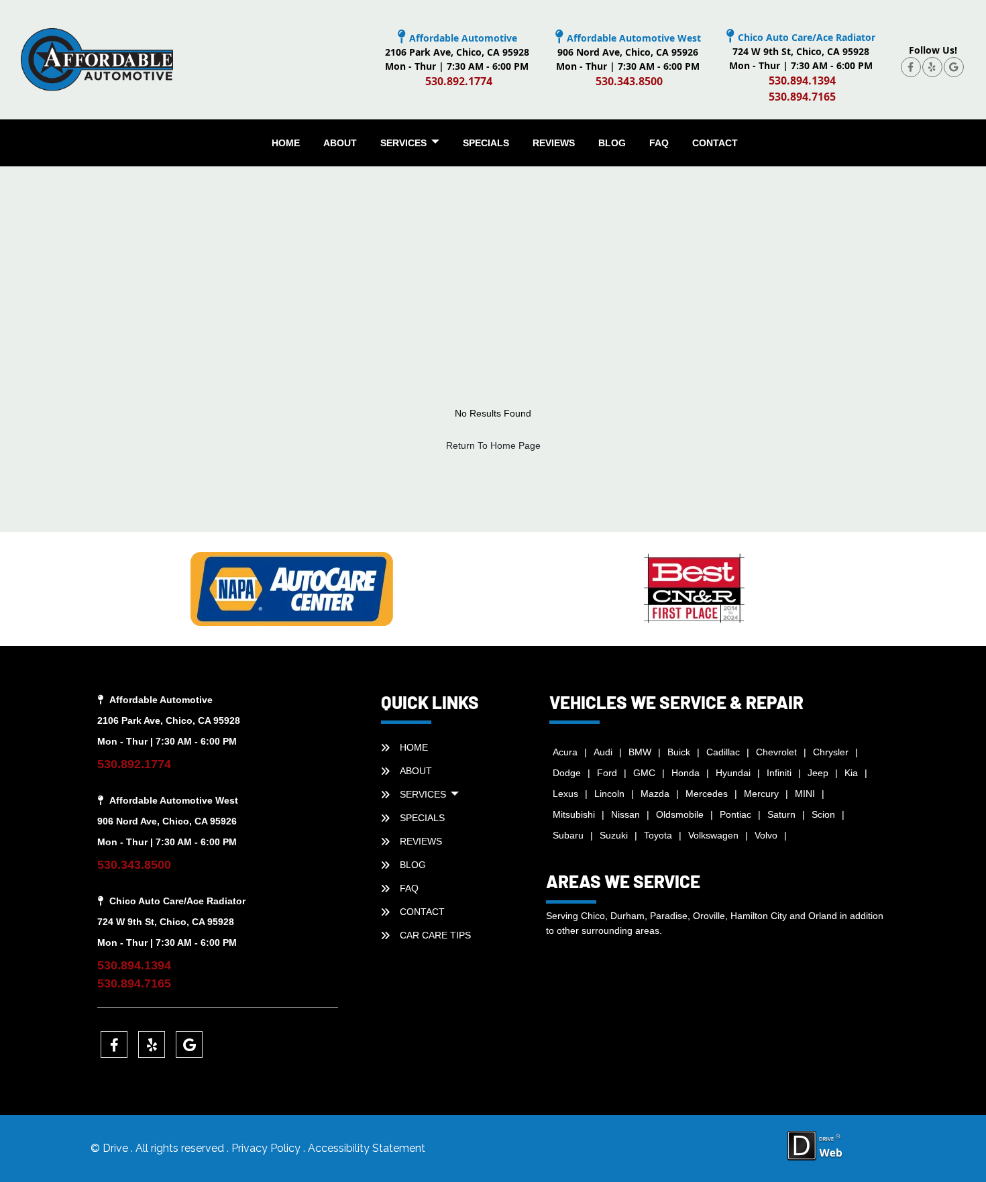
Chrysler (830, 752)
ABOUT (340, 143)
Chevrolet (776, 752)
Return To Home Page (493, 445)
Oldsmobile (680, 814)
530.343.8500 (629, 81)
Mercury (761, 793)
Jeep (818, 772)
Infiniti (779, 772)
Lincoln (609, 793)
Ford (607, 772)
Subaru (568, 835)
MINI (805, 793)
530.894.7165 (802, 96)
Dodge (567, 772)
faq (659, 143)
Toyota (658, 835)
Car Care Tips (435, 935)
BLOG (612, 143)
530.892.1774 (458, 81)
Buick (678, 752)
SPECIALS (486, 143)
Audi (603, 752)
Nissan (625, 814)
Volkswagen (713, 835)
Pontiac (735, 814)
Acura (565, 752)
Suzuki (614, 835)
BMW (639, 752)
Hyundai (733, 772)
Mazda (655, 793)
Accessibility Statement (366, 1148)
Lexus (565, 793)
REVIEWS (554, 143)
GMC (644, 772)
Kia (851, 772)
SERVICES (404, 143)
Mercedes (707, 793)
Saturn (781, 814)
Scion (823, 814)
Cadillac (723, 752)
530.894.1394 (802, 80)
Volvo (766, 835)
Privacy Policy (267, 1148)
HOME (286, 143)
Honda (685, 772)
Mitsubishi (574, 814)
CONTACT (715, 143)
